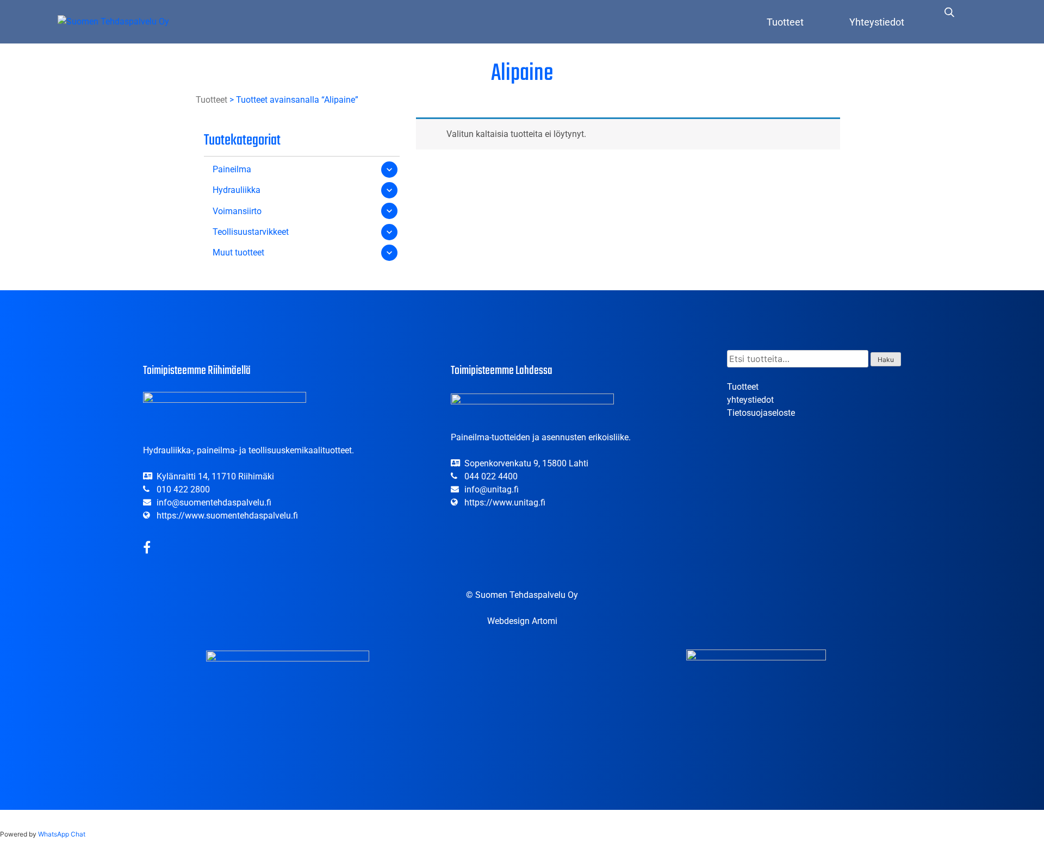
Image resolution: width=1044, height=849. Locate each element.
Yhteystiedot (876, 22)
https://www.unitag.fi (504, 502)
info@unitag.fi (491, 489)
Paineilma (232, 169)
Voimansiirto (237, 211)
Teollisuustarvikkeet (251, 232)
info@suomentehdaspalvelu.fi (214, 502)
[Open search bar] (949, 12)
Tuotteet (785, 22)
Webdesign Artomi (522, 621)
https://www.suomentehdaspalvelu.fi (227, 515)
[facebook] (147, 549)
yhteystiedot (750, 400)
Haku (886, 359)
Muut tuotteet (238, 252)
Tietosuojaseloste (761, 413)
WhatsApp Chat (61, 834)
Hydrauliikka (236, 190)
